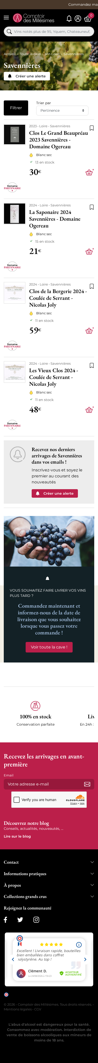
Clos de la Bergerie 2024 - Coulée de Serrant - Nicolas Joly (58, 298)
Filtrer (16, 107)
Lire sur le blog (17, 836)
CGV (37, 1009)
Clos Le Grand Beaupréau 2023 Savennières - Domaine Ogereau (58, 139)
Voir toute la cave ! (49, 647)
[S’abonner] (87, 784)
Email (9, 775)
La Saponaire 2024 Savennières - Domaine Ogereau (54, 219)
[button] (35, 716)
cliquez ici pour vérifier (27, 998)
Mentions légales (18, 1009)
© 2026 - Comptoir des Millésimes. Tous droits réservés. (48, 1004)
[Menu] (6, 17)
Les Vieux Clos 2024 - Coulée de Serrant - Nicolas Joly (53, 377)
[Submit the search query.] (9, 31)
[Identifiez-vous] (78, 18)
